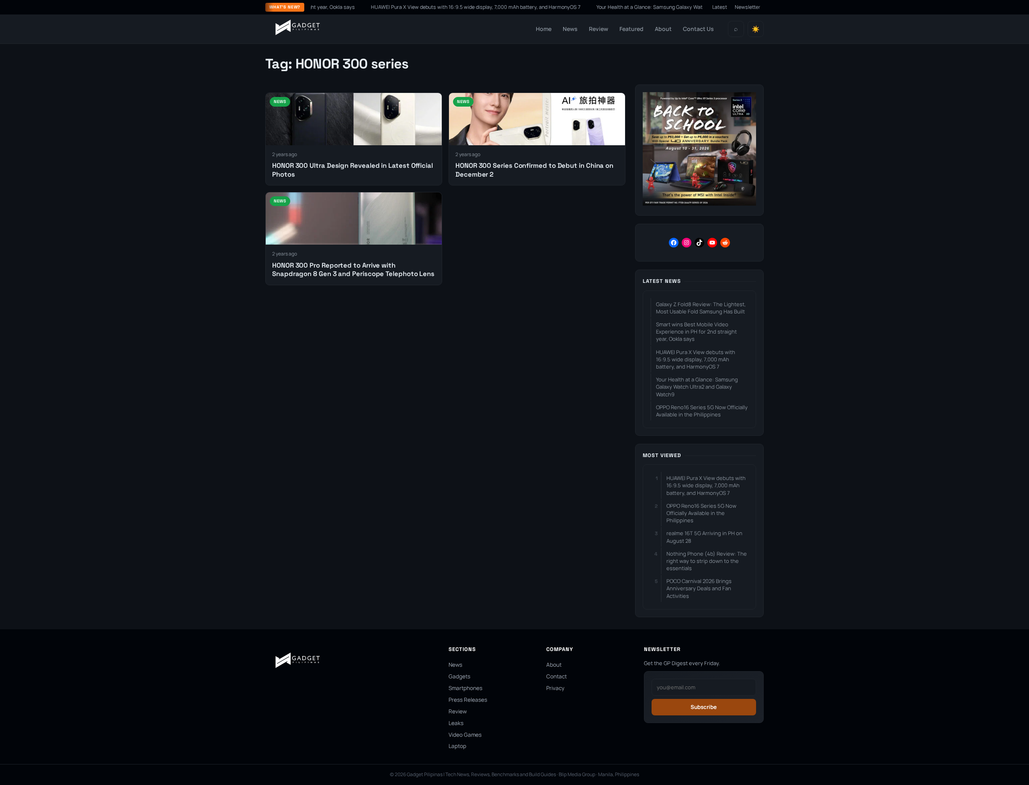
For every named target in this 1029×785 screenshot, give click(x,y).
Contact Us (698, 29)
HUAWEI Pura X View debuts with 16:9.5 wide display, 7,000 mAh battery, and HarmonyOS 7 (451, 7)
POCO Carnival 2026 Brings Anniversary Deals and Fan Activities (699, 588)
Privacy (555, 688)
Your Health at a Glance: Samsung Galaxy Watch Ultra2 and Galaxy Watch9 (659, 7)
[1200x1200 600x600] (699, 203)
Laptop (457, 746)
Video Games (465, 734)
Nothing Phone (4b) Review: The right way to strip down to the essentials (706, 561)
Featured (631, 29)
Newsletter (747, 7)
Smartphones (465, 688)
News (570, 29)
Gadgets (459, 676)
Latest (719, 7)
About (663, 29)
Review (598, 29)
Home (543, 29)
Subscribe (704, 707)
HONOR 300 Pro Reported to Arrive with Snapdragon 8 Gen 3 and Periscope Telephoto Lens (353, 269)
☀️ (756, 29)
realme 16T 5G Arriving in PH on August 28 (704, 537)
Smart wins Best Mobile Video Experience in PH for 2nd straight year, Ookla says (696, 331)
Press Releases (468, 699)
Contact (556, 676)
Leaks (456, 723)
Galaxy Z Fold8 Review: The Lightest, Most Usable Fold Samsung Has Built (701, 308)
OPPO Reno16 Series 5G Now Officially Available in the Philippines (702, 411)
